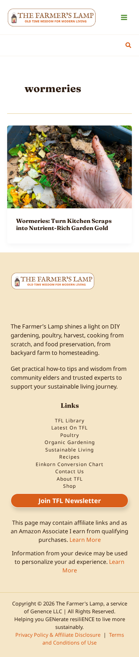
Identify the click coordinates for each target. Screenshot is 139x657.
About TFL (70, 478)
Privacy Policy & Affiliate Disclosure (58, 634)
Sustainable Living (69, 449)
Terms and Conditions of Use (83, 638)
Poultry (69, 435)
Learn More (85, 540)
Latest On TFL (69, 427)
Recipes (69, 456)
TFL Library (69, 420)
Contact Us (69, 471)
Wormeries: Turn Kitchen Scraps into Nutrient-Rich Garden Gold (64, 224)
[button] (128, 45)
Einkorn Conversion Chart (69, 464)
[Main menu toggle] (124, 17)
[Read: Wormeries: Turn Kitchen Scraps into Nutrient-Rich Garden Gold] (69, 166)
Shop (69, 485)
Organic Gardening (70, 442)
